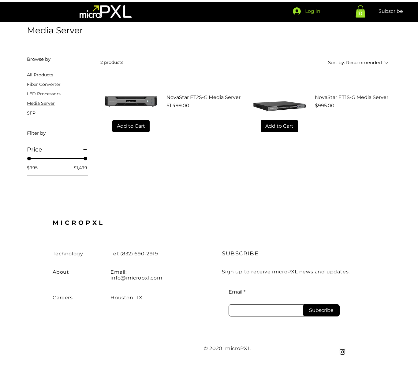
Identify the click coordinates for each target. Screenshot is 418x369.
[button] (360, 11)
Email (235, 292)
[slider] (29, 158)
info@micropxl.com (136, 278)
